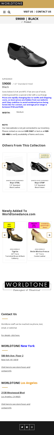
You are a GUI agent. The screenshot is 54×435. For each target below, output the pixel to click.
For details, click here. (10, 335)
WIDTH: (6, 112)
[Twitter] (22, 427)
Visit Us (28, 11)
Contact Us (43, 11)
